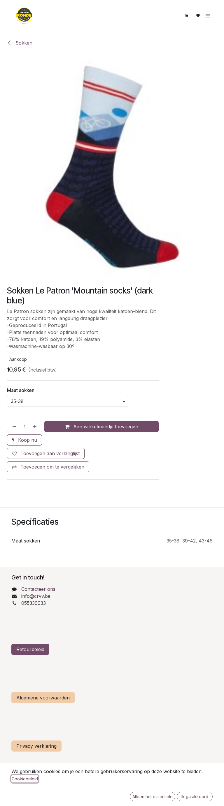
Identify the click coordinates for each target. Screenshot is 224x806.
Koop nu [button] (27, 440)
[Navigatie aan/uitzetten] (208, 16)
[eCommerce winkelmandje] (186, 15)
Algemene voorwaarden (43, 698)
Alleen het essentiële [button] (152, 796)
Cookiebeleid (25, 778)
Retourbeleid (30, 649)
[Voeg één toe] (36, 426)
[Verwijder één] (13, 426)
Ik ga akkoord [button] (194, 796)
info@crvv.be (35, 596)
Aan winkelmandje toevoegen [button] (105, 426)
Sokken (23, 43)
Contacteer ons (38, 589)
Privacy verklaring (36, 746)
